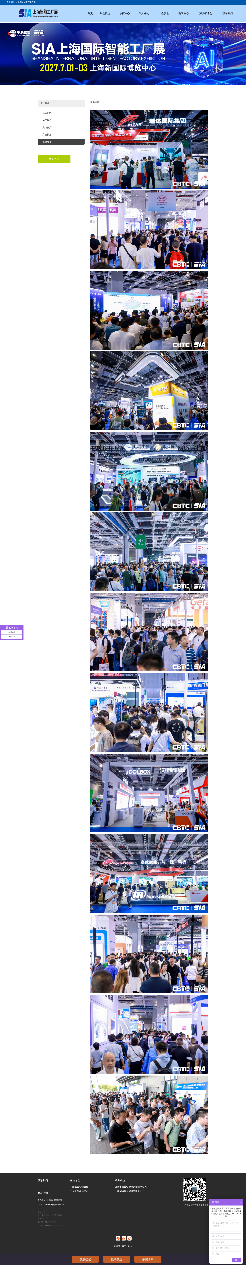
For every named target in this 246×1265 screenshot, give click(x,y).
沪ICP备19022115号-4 (123, 1246)
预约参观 (116, 1259)
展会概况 (105, 13)
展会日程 (47, 113)
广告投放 (47, 134)
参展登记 (85, 1259)
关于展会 (47, 120)
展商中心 (125, 13)
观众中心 (144, 13)
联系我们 (228, 13)
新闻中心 (183, 13)
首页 (90, 13)
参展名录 (148, 1259)
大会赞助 (164, 13)
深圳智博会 (205, 13)
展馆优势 (47, 127)
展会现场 (47, 141)
